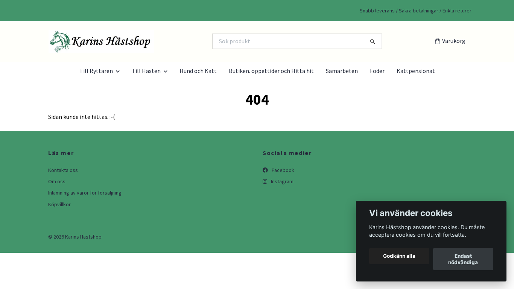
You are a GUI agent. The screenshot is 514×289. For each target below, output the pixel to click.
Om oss (56, 181)
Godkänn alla (399, 256)
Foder (377, 71)
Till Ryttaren (96, 71)
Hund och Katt (198, 71)
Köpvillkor (59, 204)
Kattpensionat (416, 71)
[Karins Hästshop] (152, 41)
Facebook (282, 170)
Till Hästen (146, 71)
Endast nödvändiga (463, 259)
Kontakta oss (63, 170)
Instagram (281, 181)
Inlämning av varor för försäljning (85, 192)
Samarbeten (342, 71)
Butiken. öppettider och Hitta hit (271, 71)
